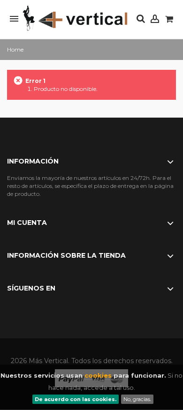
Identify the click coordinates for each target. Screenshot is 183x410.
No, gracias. (137, 399)
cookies (98, 375)
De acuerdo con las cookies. (75, 399)
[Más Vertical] (75, 18)
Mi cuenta (27, 222)
